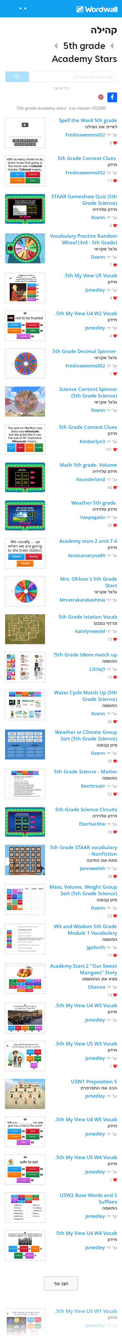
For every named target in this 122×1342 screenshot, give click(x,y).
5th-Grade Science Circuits (86, 809)
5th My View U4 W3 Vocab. (85, 1005)
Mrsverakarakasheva (82, 600)
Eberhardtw (92, 824)
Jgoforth (96, 947)
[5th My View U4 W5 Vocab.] (25, 1131)
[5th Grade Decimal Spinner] (25, 363)
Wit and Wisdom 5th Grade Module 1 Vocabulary (85, 929)
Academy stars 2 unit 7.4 (87, 541)
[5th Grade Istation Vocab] (25, 628)
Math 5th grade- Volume (88, 464)
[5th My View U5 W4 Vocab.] (25, 1169)
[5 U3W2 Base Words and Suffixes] (25, 1207)
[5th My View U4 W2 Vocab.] (25, 325)
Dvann (98, 217)
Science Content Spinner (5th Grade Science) (87, 392)
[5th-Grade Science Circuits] (25, 821)
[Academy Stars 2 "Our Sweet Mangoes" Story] (25, 977)
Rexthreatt (93, 786)
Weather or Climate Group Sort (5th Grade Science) (85, 735)
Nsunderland (90, 479)
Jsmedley (95, 290)
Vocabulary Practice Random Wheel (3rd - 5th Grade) (83, 239)
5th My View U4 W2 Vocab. (85, 313)
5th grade (84, 46)
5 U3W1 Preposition (93, 1081)
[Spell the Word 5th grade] (25, 132)
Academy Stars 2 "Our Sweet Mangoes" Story (83, 969)
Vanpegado (92, 517)
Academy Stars (84, 59)
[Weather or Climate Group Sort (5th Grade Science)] (25, 744)
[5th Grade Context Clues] (25, 170)
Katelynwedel (90, 631)
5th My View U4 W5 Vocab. (85, 1119)
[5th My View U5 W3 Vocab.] (25, 1055)
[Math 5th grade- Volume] (25, 476)
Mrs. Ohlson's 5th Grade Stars (88, 582)
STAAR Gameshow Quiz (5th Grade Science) (83, 199)
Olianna (96, 987)
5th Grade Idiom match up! (85, 654)
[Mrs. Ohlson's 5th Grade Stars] (25, 590)
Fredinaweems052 (85, 135)
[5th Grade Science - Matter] (25, 783)
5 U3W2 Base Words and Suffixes (88, 1198)
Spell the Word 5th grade (88, 120)
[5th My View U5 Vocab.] (25, 287)
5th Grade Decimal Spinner (84, 351)
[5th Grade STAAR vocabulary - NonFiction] (25, 859)
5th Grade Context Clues (87, 158)
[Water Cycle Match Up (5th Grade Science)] (25, 704)
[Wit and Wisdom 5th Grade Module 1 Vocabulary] (25, 938)
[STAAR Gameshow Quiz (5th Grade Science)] (25, 208)
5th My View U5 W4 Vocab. (85, 1157)
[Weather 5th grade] (25, 514)
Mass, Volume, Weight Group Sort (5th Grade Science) (83, 890)
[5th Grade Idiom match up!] (25, 666)
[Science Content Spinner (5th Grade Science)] (25, 401)
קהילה (104, 30)
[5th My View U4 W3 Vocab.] (25, 1017)
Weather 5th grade (94, 502)
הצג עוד (61, 1283)
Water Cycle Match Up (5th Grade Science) (85, 695)
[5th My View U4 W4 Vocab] (25, 1245)
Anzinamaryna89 (86, 555)
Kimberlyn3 (92, 441)
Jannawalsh (92, 868)
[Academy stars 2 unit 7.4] (25, 553)
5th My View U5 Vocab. (89, 275)
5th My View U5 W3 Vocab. (85, 1043)
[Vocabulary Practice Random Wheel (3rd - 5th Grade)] (25, 248)
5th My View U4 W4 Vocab (86, 1233)
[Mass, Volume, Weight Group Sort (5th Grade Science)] (25, 898)
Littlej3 (97, 669)
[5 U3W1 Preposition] (25, 1093)
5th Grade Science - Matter (85, 771)
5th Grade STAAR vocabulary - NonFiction (83, 850)
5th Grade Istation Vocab (88, 616)
